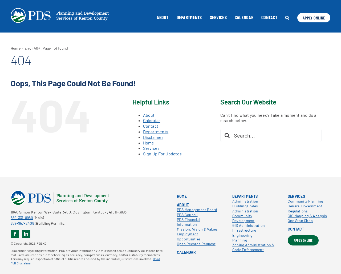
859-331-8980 (22, 217)
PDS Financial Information (188, 222)
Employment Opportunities (189, 236)
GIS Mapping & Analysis (307, 215)
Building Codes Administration (245, 208)
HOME (182, 196)
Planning (239, 240)
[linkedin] (26, 234)
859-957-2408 (22, 223)
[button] (287, 17)
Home (16, 48)
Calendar (151, 120)
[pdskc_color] (60, 192)
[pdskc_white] (60, 10)
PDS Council (187, 214)
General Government (305, 206)
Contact (151, 125)
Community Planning (305, 201)
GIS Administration (248, 225)
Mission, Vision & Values (197, 229)
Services (151, 148)
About (149, 115)
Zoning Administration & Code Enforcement (253, 247)
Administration (245, 201)
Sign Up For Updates (162, 153)
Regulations (298, 211)
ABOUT (183, 205)
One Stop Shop (300, 220)
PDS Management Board (197, 209)
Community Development (243, 218)
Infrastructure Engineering (244, 232)
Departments (156, 131)
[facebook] (15, 234)
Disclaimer (153, 137)
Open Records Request (196, 243)
